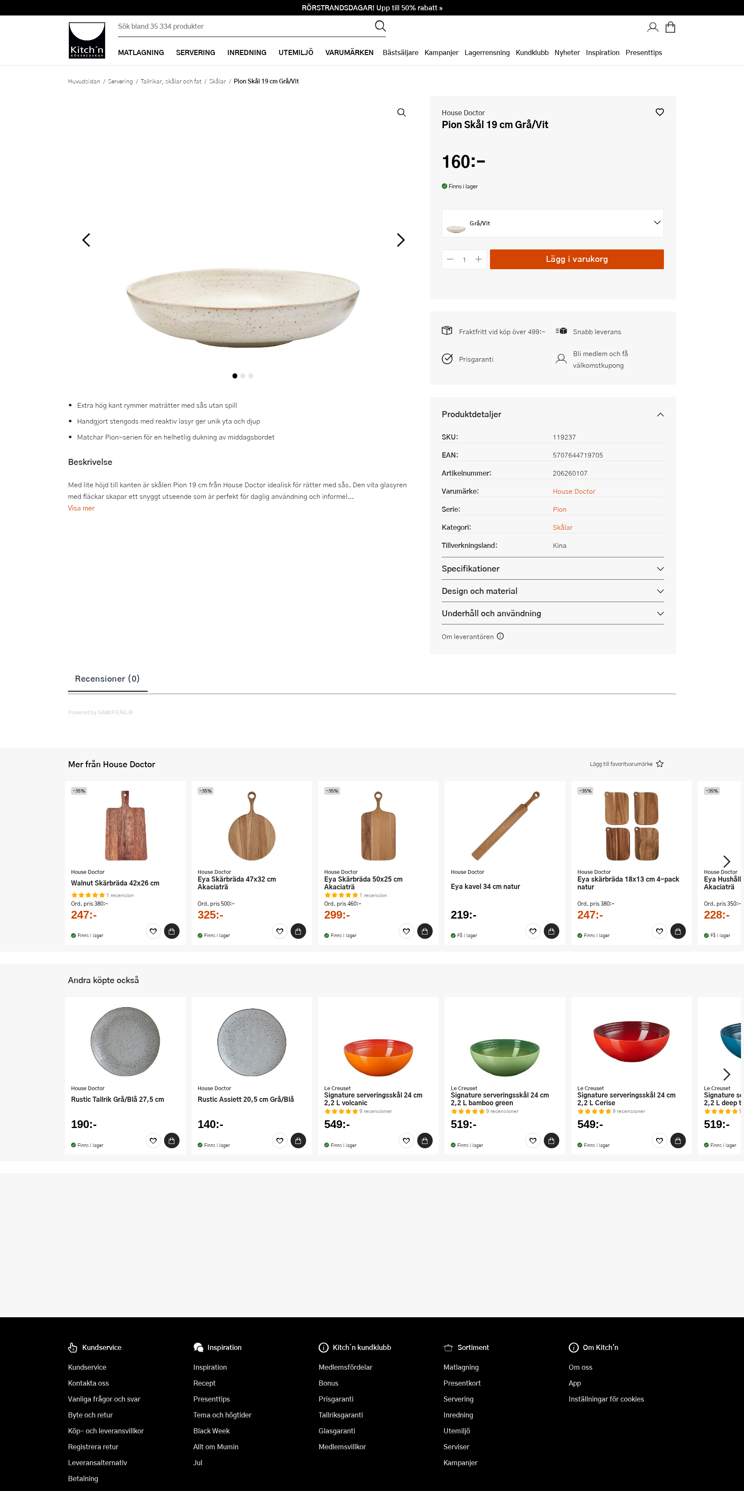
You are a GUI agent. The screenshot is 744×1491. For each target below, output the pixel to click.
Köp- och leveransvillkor (106, 1431)
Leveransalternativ (97, 1462)
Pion (560, 509)
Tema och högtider (222, 1415)
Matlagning (461, 1367)
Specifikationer (470, 568)
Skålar (217, 81)
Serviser (456, 1446)
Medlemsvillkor (342, 1446)
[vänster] (86, 240)
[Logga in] (653, 28)
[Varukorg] (670, 28)
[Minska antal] (450, 259)
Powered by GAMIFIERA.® (100, 712)
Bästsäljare (400, 52)
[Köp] (172, 931)
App (575, 1383)
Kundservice (87, 1367)
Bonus (328, 1383)
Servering (120, 81)
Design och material (480, 590)
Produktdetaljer (471, 414)
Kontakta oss (88, 1383)
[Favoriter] (153, 931)
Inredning (458, 1415)
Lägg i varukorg (577, 258)
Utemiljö (456, 1431)
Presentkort (462, 1383)
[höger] (400, 240)
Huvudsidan (84, 81)
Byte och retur (90, 1415)
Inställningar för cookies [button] (606, 1399)
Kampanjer (442, 52)
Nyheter (567, 52)
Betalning (83, 1478)
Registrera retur (93, 1446)
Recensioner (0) (108, 678)
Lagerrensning (487, 52)
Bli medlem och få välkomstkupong (600, 359)
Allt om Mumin (216, 1446)
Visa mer (81, 508)
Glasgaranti (337, 1431)
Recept (204, 1383)
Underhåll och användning (491, 613)
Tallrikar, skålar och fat (171, 81)
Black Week (211, 1431)
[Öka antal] (479, 259)
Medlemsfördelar (345, 1367)
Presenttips (644, 52)
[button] (660, 112)
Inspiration (603, 52)
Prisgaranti (476, 359)
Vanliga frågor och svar (104, 1399)
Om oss (580, 1367)
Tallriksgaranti (341, 1415)
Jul (197, 1462)
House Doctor (463, 112)
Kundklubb (532, 52)
